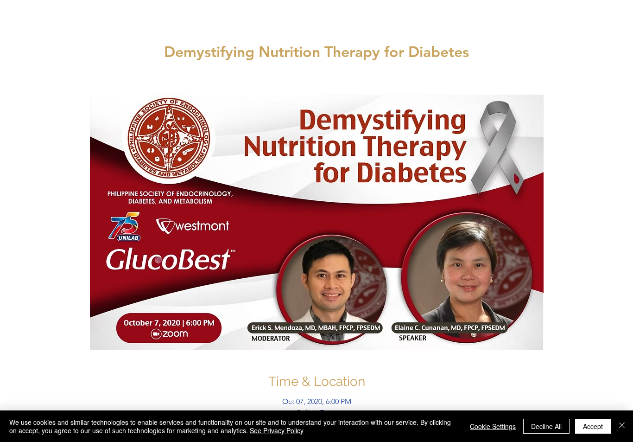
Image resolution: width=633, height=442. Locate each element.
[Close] (621, 426)
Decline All (546, 426)
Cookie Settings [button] (493, 426)
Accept (593, 426)
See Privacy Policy (277, 430)
